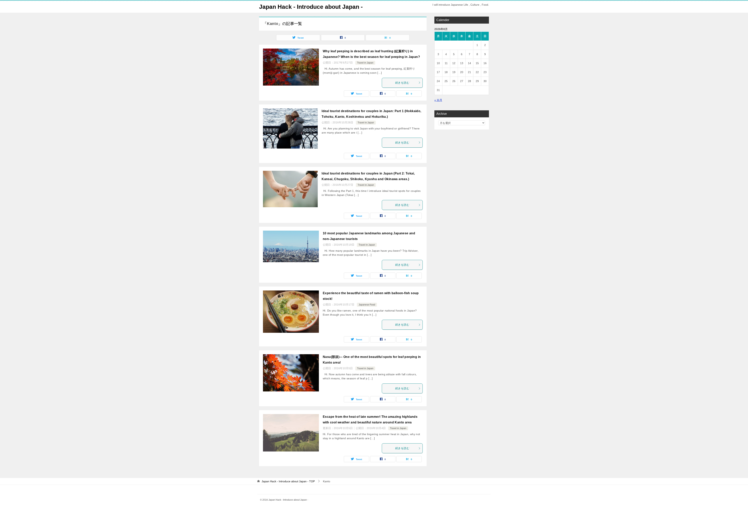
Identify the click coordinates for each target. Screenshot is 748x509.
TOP (288, 481)
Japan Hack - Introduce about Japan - (311, 7)
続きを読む (402, 82)
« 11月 (438, 100)
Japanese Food (367, 304)
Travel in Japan (365, 62)
